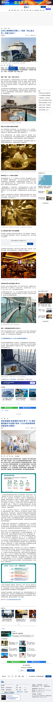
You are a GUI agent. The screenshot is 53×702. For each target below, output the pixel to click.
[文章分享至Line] (2, 65)
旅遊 (9, 28)
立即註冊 (48, 676)
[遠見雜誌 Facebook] (12, 676)
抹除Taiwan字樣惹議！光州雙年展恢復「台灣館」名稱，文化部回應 (13, 649)
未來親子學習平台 (35, 686)
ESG (33, 10)
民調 (30, 10)
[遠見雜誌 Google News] (23, 676)
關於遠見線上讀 (9, 687)
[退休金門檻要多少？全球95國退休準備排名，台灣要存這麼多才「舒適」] (4, 643)
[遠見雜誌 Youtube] (19, 676)
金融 (18, 10)
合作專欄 (26, 691)
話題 (12, 10)
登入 (10, 69)
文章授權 (2, 689)
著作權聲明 (34, 694)
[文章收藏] (9, 65)
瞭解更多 (48, 2)
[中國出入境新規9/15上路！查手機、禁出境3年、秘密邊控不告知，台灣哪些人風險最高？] (22, 643)
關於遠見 (2, 687)
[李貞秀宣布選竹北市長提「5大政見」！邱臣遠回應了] (22, 655)
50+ (41, 686)
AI (27, 647)
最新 (9, 10)
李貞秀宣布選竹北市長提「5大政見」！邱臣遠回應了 (31, 655)
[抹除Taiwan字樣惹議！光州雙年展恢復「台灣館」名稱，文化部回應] (4, 649)
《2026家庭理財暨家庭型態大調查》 (13, 599)
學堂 (41, 10)
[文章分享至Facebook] (5, 65)
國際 (15, 10)
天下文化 (45, 684)
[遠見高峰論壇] (5, 2)
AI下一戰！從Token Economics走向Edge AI (31, 649)
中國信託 (3, 628)
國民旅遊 (6, 410)
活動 (43, 10)
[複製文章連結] (7, 65)
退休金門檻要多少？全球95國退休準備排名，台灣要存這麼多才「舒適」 (13, 643)
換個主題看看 (45, 203)
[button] (35, 393)
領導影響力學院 (47, 686)
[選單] (1, 7)
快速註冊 (31, 670)
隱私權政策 (39, 694)
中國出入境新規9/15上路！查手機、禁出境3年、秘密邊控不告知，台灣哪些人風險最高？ (31, 643)
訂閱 (43, 7)
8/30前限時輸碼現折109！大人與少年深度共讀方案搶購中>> (14, 338)
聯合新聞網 (3, 35)
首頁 (1, 28)
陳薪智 (2, 427)
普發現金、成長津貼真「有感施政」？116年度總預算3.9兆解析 (13, 655)
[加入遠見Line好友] (9, 676)
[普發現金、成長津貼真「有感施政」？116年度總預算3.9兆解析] (4, 655)
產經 (25, 10)
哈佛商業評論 (39, 684)
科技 (22, 10)
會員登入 (22, 670)
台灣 (2, 410)
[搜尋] (51, 7)
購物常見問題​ (8, 689)
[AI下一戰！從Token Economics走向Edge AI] (22, 649)
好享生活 (5, 28)
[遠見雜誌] (26, 7)
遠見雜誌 (33, 684)
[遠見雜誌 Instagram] (16, 676)
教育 (27, 10)
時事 (7, 418)
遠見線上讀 (37, 10)
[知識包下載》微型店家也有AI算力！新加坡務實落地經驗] (3, 697)
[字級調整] (12, 65)
